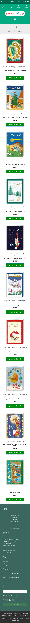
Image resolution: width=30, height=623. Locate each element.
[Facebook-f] (12, 573)
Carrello (5, 561)
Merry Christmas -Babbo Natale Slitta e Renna (15, 444)
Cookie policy (15, 526)
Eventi (15, 519)
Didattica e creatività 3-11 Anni (10, 550)
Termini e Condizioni (15, 521)
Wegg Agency (15, 620)
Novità (15, 67)
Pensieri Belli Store (15, 513)
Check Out (5, 565)
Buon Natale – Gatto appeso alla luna (15, 258)
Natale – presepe (15, 492)
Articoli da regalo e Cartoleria (9, 66)
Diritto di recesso (15, 528)
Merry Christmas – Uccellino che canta (15, 399)
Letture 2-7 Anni (7, 548)
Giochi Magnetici (7, 552)
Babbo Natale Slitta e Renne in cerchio (15, 70)
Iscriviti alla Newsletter (10, 595)
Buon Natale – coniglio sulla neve (15, 211)
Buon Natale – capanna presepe (15, 164)
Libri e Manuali (7, 543)
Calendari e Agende (8, 537)
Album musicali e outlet (9, 545)
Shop (4, 563)
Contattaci (15, 517)
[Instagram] (15, 573)
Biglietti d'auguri (19, 66)
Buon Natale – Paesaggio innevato (15, 305)
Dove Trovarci (15, 515)
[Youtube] (17, 573)
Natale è (25, 66)
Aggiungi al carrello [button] (15, 78)
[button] (15, 19)
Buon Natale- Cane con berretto (15, 352)
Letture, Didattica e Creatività (11, 541)
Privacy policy (15, 523)
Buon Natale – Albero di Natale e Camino (15, 117)
